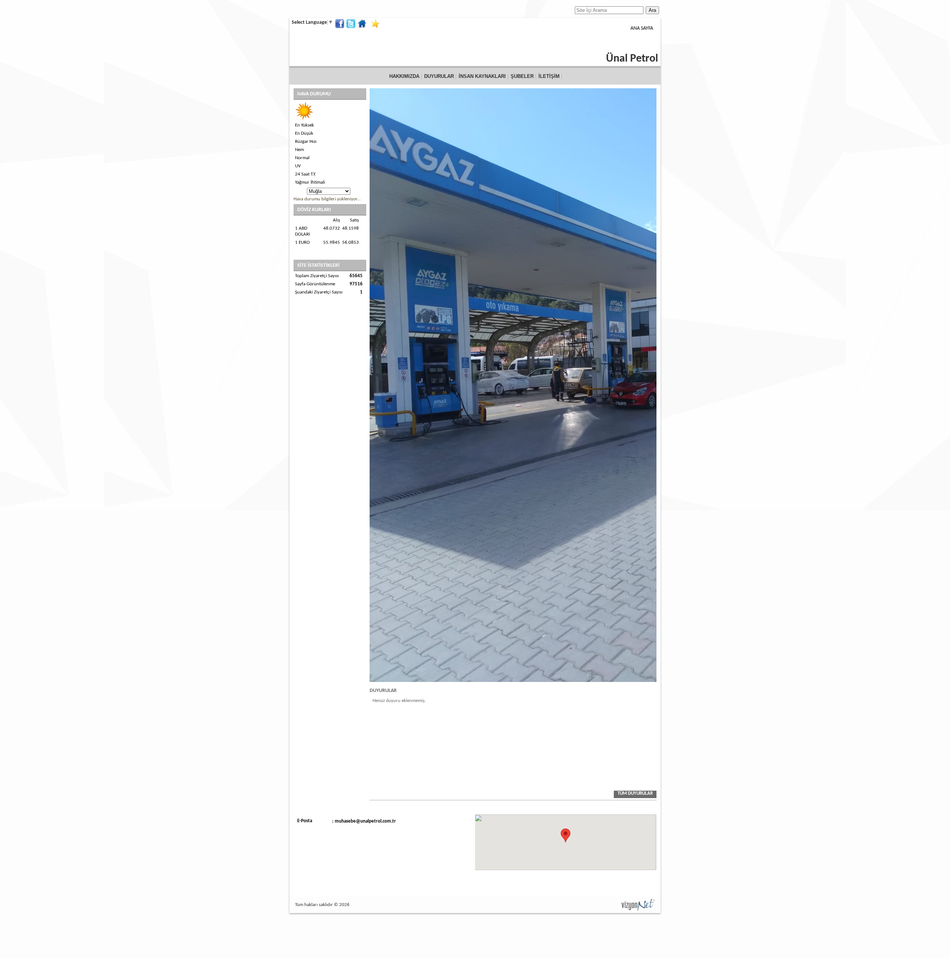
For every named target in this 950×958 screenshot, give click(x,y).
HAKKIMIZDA (404, 76)
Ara (652, 10)
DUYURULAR (439, 76)
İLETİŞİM (549, 76)
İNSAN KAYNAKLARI (482, 76)
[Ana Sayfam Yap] (362, 23)
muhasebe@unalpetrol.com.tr (365, 821)
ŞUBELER (522, 76)
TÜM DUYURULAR (635, 793)
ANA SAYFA (641, 28)
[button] (565, 835)
